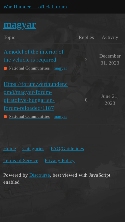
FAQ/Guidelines (67, 148)
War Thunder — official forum (35, 6)
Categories (33, 148)
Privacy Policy (60, 160)
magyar (60, 68)
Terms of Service (20, 160)
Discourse (39, 175)
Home (9, 148)
